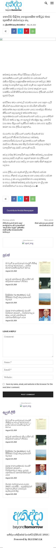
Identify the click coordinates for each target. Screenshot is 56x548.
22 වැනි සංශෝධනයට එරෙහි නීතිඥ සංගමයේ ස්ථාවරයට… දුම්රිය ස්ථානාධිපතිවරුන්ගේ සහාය (21, 265)
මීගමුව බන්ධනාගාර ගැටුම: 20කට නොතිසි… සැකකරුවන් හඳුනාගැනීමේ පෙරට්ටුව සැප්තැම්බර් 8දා (18, 487)
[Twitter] (20, 31)
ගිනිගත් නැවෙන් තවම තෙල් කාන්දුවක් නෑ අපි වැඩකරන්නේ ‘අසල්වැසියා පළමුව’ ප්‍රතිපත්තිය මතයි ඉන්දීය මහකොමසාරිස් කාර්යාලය (13, 227)
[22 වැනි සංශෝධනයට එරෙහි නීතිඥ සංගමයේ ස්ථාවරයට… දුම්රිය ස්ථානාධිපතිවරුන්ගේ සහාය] (45, 267)
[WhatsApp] (32, 31)
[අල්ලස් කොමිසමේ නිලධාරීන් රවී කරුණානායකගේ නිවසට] (45, 283)
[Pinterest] (26, 31)
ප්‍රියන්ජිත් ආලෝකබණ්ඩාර (15, 25)
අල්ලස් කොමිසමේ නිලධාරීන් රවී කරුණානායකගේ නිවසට (19, 280)
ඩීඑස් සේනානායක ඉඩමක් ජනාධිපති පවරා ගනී (44, 224)
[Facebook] (14, 31)
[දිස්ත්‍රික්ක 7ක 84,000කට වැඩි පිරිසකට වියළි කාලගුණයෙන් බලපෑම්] (45, 299)
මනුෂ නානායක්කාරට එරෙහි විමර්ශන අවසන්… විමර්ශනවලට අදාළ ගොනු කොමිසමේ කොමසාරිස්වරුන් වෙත (19, 314)
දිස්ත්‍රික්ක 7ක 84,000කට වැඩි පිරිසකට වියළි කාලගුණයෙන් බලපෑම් (18, 297)
